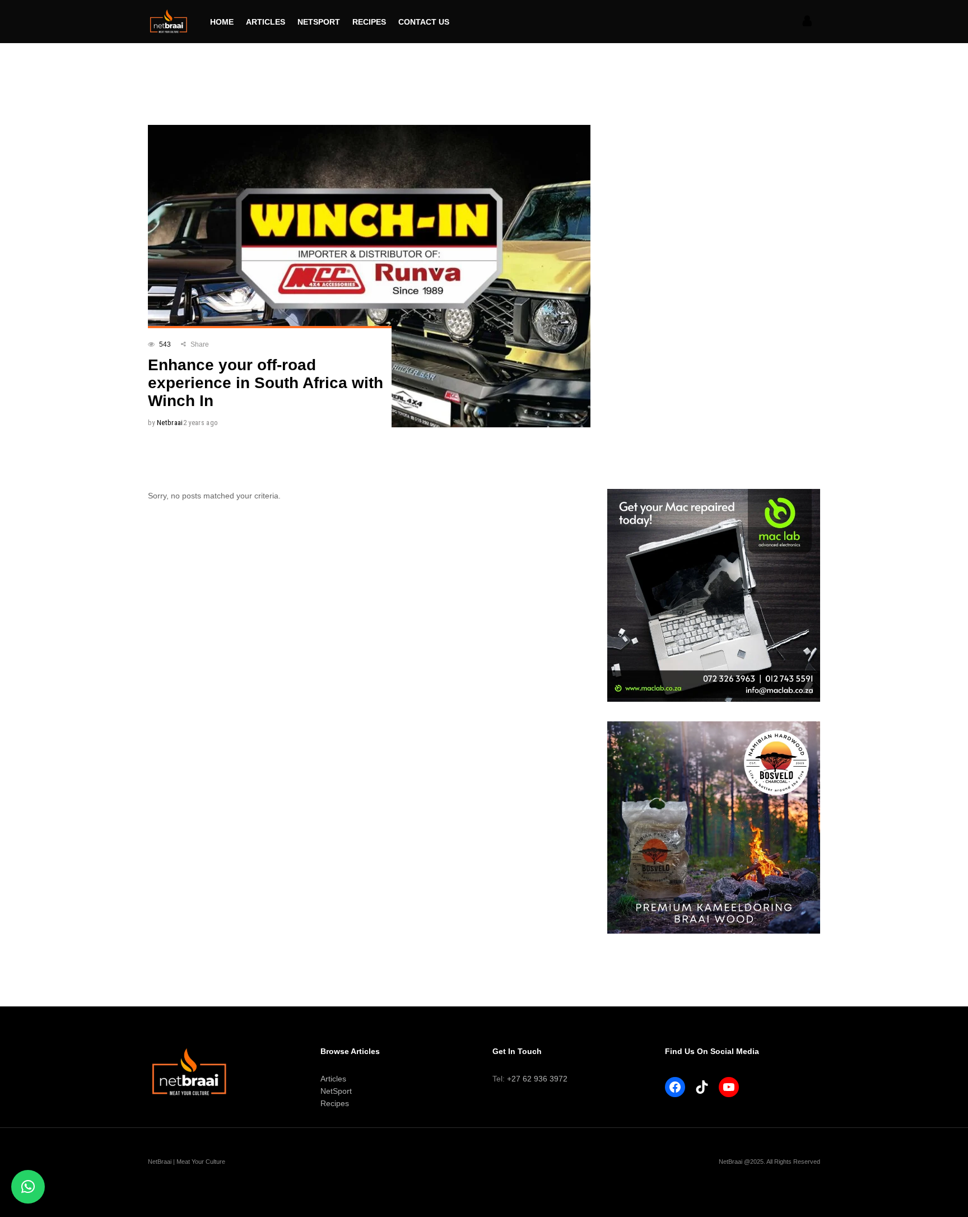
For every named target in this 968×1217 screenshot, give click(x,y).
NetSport (336, 1091)
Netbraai (170, 422)
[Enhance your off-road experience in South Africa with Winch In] (369, 276)
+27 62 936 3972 (537, 1078)
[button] (28, 1187)
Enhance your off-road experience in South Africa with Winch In (265, 382)
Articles (333, 1078)
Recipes (334, 1103)
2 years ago (200, 422)
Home (156, 77)
